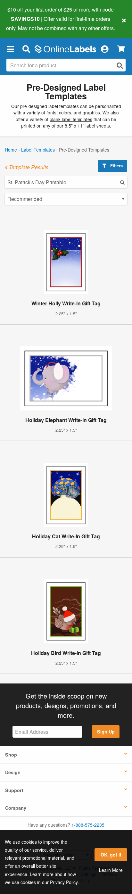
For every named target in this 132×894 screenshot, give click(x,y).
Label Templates (38, 149)
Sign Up (106, 731)
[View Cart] (120, 48)
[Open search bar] (26, 49)
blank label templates (71, 119)
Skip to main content (23, 23)
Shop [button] (11, 754)
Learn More (111, 870)
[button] (10, 49)
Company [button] (15, 808)
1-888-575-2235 (87, 825)
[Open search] (120, 65)
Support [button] (14, 790)
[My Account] (104, 49)
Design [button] (13, 772)
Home (11, 149)
